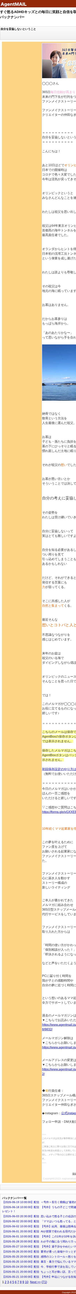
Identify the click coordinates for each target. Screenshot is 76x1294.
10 (26, 1282)
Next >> (35, 1282)
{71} (44, 1282)
